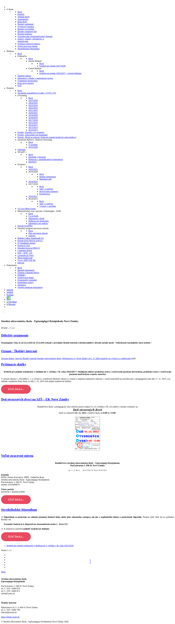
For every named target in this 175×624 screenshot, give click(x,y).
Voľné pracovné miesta (17, 455)
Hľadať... (5, 328)
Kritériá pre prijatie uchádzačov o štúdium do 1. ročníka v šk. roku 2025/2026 (40, 545)
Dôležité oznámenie (14, 335)
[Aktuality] (8, 7)
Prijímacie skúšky (13, 364)
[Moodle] (11, 304)
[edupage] (9, 299)
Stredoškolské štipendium (19, 509)
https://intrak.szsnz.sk (10, 617)
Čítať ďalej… (16, 389)
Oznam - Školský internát (19, 351)
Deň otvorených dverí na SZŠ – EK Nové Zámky (35, 399)
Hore (3, 572)
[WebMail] (12, 302)
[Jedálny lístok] (8, 307)
